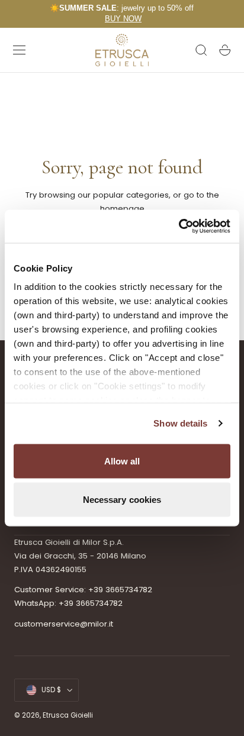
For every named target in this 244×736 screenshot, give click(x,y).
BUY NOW (123, 18)
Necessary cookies (122, 500)
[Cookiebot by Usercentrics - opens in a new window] (178, 226)
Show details (180, 423)
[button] (19, 50)
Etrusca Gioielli (68, 715)
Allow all (122, 461)
